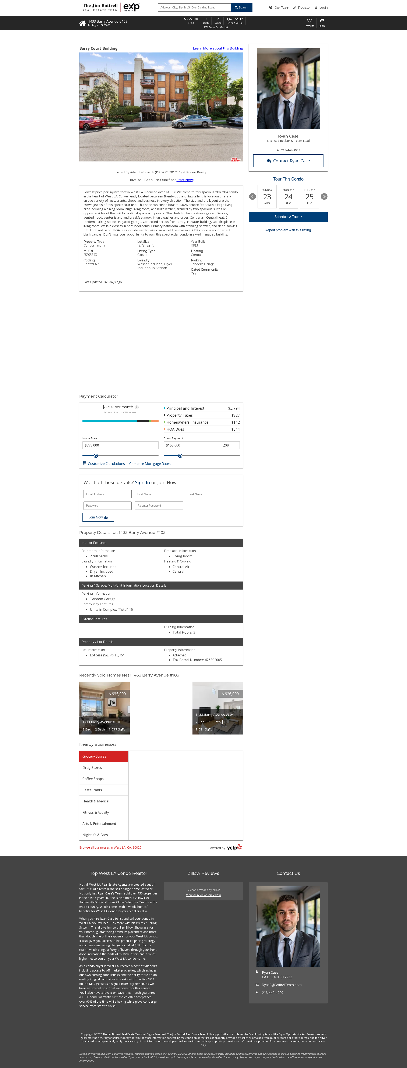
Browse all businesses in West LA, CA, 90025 (110, 847)
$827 (235, 415)
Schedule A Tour (287, 217)
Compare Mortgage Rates (150, 463)
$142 (235, 422)
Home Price (89, 438)
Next (324, 196)
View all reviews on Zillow (203, 895)
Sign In (142, 482)
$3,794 (234, 408)
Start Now (185, 180)
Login (323, 8)
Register (304, 8)
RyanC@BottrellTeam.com (282, 985)
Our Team (282, 8)
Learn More (218, 48)
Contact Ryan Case (291, 161)
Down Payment (173, 438)
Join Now (96, 517)
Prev (252, 196)
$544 (235, 429)
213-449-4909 (290, 150)
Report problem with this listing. (288, 230)
